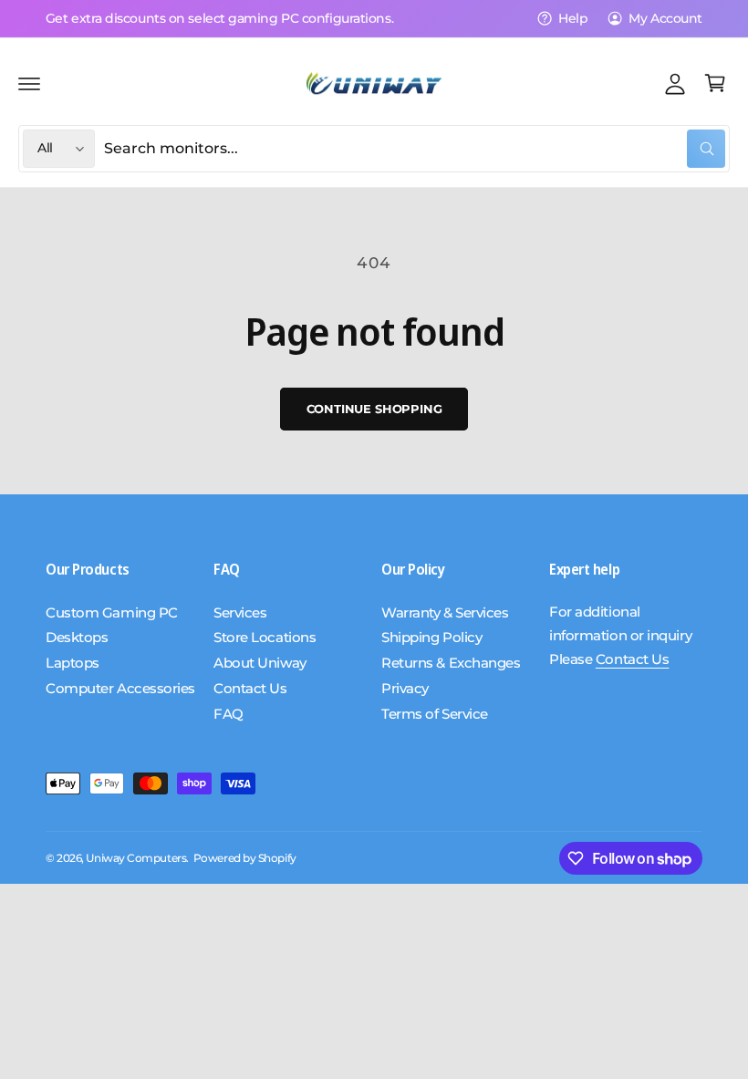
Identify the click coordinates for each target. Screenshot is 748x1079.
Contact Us (250, 688)
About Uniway (259, 663)
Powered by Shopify (244, 858)
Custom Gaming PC (112, 613)
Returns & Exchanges (450, 663)
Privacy (405, 688)
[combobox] (414, 148)
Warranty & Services (444, 613)
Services (239, 613)
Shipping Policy (431, 637)
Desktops (77, 637)
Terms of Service (434, 714)
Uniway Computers (136, 858)
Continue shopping (374, 408)
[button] (29, 83)
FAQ (228, 714)
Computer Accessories (120, 688)
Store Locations (264, 637)
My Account (665, 18)
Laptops (72, 663)
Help (572, 18)
